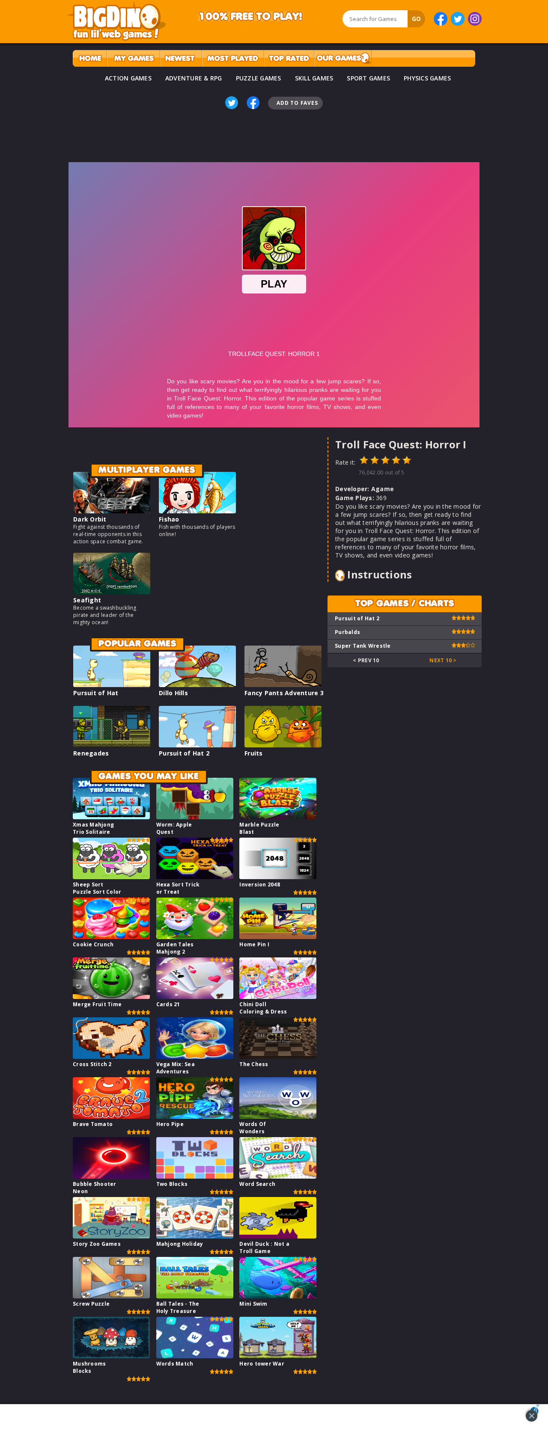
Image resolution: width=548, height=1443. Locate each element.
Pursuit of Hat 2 (184, 753)
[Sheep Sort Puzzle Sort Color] (111, 877)
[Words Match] (194, 1356)
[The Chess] (277, 1056)
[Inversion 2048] (277, 877)
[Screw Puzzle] (111, 1296)
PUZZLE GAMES (258, 78)
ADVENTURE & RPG (193, 78)
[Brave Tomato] (111, 1116)
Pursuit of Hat (96, 693)
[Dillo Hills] (197, 685)
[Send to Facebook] (253, 102)
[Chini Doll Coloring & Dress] (277, 997)
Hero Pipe (170, 1124)
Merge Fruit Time (97, 1004)
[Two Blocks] (194, 1176)
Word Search (257, 1184)
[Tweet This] (231, 102)
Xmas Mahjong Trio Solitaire (93, 828)
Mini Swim (253, 1303)
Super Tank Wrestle (363, 645)
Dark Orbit (90, 519)
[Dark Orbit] (111, 511)
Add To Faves (297, 103)
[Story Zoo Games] (111, 1236)
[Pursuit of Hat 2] (197, 745)
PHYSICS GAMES (427, 78)
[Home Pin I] (277, 937)
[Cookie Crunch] (111, 937)
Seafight (87, 600)
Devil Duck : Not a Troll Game (264, 1247)
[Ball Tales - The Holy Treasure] (194, 1296)
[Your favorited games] (133, 58)
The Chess (253, 1064)
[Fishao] (197, 511)
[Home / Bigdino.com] (90, 58)
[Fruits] (283, 745)
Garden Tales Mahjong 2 (175, 948)
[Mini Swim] (277, 1296)
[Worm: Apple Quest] (194, 817)
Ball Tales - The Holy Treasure (178, 1307)
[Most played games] (233, 58)
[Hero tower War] (277, 1356)
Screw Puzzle (91, 1303)
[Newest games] (181, 58)
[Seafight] (111, 592)
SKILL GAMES (314, 78)
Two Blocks (172, 1184)
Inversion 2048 (259, 884)
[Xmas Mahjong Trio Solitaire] (111, 817)
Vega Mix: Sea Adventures (175, 1068)
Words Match (175, 1363)
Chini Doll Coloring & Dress (263, 1008)
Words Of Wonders (252, 1127)
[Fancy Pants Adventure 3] (283, 685)
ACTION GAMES (128, 78)
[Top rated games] (289, 58)
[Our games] (342, 58)
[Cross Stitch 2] (111, 1056)
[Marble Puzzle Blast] (277, 817)
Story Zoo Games (97, 1243)
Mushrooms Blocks (89, 1367)
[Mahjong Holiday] (194, 1236)
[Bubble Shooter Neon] (111, 1176)
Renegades (91, 753)
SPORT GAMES (368, 78)
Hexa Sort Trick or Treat (178, 888)
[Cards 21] (194, 997)
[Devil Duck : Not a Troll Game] (277, 1236)
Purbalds (347, 632)
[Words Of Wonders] (277, 1116)
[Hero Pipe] (194, 1116)
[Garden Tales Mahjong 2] (194, 937)
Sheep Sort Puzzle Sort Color (97, 888)
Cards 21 (168, 1004)
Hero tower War (261, 1363)
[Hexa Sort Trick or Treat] (194, 877)
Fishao (169, 519)
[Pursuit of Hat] (111, 685)
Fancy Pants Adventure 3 (284, 693)
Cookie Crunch (93, 944)
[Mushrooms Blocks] (111, 1356)
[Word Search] (277, 1176)
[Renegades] (111, 745)
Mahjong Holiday (179, 1243)
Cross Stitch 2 (92, 1064)
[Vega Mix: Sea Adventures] (194, 1056)
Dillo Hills (173, 693)
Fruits (253, 753)
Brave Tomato (93, 1124)
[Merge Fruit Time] (111, 997)
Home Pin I (254, 944)
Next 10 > (442, 660)
